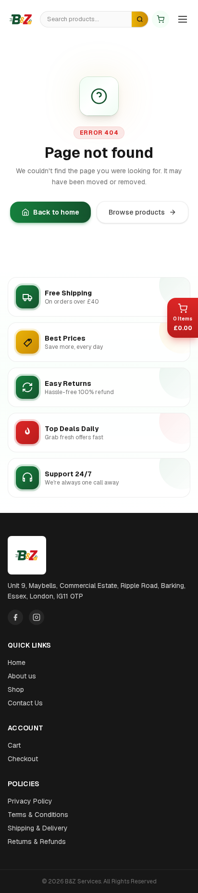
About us (22, 676)
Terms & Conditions (38, 814)
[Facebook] (15, 617)
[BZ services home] (21, 19)
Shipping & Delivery (38, 828)
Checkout (23, 758)
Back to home (56, 212)
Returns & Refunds (37, 841)
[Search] (140, 19)
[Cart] (160, 19)
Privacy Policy (30, 801)
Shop (16, 689)
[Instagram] (36, 617)
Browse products (137, 212)
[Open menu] (182, 19)
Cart (14, 745)
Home (16, 662)
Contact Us (25, 703)
